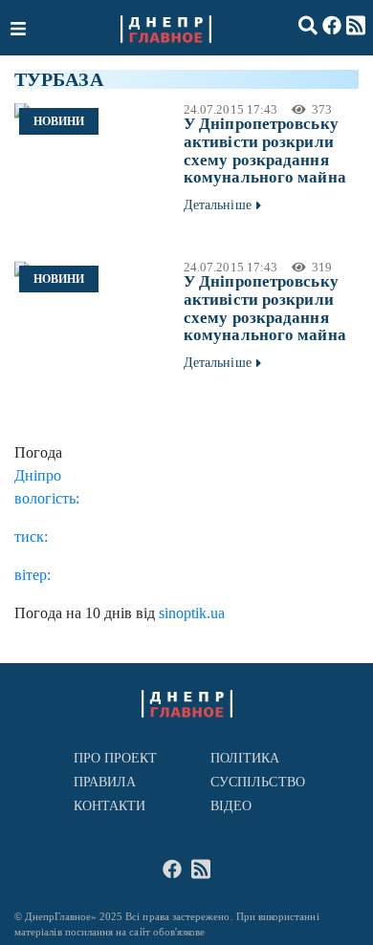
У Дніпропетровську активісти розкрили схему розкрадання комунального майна (265, 150)
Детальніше (218, 205)
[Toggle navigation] (20, 27)
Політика (245, 758)
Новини (58, 121)
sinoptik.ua (192, 613)
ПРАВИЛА (105, 782)
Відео (231, 806)
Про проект (116, 758)
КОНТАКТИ (110, 806)
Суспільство (257, 782)
